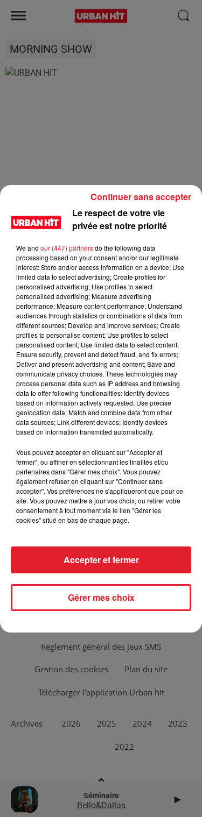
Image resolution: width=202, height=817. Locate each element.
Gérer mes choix (101, 597)
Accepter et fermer (101, 559)
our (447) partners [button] (66, 247)
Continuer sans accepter (140, 196)
